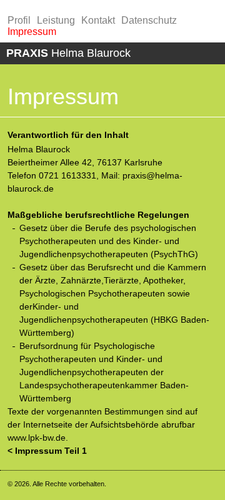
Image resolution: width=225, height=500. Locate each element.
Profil (19, 20)
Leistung (56, 20)
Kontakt (98, 20)
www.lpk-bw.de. (38, 438)
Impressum (32, 31)
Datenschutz (149, 20)
